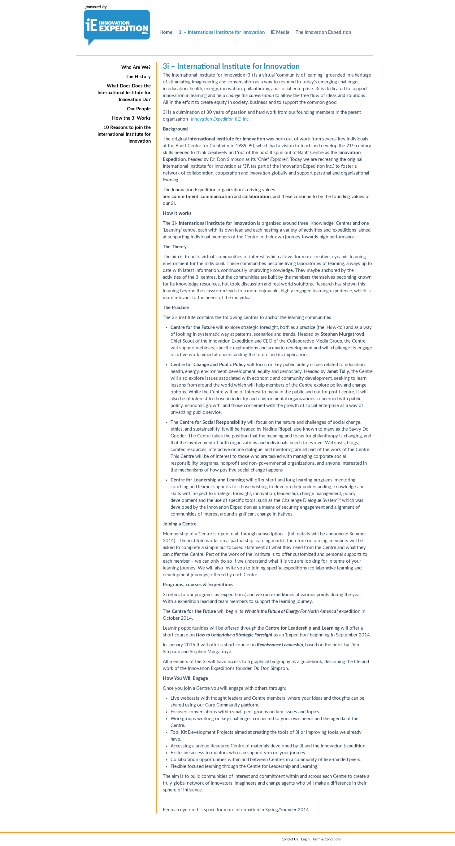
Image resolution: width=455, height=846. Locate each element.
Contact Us (290, 839)
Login (305, 839)
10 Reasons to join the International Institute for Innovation (124, 134)
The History (138, 76)
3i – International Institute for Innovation (222, 32)
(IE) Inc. (220, 119)
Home (165, 32)
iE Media (280, 32)
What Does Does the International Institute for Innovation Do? (124, 93)
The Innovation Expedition (323, 32)
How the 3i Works (131, 118)
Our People (139, 109)
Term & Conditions (327, 839)
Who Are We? (136, 67)
